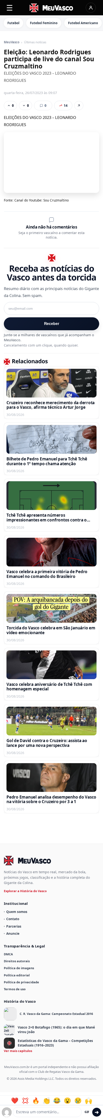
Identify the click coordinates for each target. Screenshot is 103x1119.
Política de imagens (19, 968)
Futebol (13, 23)
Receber (51, 324)
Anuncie (12, 933)
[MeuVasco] (51, 7)
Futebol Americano (83, 23)
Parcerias (13, 926)
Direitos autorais (17, 961)
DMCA (8, 954)
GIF (87, 1112)
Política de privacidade (21, 982)
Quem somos (16, 911)
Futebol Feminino (43, 23)
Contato (12, 919)
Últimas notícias (35, 42)
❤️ (14, 1100)
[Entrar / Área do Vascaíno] (91, 8)
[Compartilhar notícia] (78, 105)
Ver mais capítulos (18, 1051)
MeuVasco (11, 42)
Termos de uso (15, 989)
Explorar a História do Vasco (25, 891)
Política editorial (17, 975)
